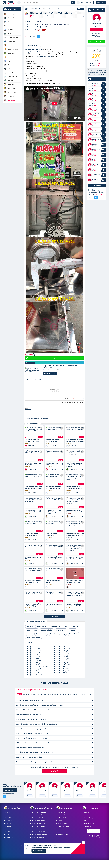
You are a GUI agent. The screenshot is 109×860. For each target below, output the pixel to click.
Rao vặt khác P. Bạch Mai (62, 647)
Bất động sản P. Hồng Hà (38, 832)
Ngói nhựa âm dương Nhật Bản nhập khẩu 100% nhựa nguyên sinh (33, 487)
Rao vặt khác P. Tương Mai (63, 665)
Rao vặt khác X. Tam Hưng (34, 673)
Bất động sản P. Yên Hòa (38, 823)
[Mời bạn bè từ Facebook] (96, 197)
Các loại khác (57, 9)
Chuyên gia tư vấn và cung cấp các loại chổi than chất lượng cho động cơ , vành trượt (75, 534)
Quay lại (80, 9)
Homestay (60, 820)
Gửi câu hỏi (54, 771)
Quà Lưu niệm (61, 829)
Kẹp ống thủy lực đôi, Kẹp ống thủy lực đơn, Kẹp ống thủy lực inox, (75, 581)
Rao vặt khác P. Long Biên (62, 659)
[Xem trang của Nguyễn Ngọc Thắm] (26, 446)
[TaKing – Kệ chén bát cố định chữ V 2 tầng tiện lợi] (34, 596)
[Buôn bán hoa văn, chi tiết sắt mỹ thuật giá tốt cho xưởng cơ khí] (75, 432)
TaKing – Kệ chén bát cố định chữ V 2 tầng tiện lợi (33, 605)
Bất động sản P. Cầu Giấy (38, 815)
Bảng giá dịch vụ (88, 818)
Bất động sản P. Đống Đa (38, 820)
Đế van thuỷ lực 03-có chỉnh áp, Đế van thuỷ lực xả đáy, (54, 511)
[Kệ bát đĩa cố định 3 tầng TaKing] (54, 573)
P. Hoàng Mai (8, 815)
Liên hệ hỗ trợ (87, 826)
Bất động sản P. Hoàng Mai (39, 812)
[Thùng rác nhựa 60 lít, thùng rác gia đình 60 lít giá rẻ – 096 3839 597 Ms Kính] (34, 502)
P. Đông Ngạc (38, 9)
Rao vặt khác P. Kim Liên (62, 657)
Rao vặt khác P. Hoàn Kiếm (34, 655)
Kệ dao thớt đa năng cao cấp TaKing (33, 558)
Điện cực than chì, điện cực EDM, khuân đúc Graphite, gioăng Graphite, (53, 487)
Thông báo (87, 815)
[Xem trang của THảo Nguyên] (47, 516)
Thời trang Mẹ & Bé (63, 834)
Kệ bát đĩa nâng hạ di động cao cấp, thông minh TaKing (33, 581)
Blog (85, 820)
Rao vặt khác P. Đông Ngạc (34, 653)
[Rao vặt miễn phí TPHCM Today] (97, 72)
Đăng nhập (81, 398)
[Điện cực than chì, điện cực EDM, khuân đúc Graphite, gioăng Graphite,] (54, 479)
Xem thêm (54, 616)
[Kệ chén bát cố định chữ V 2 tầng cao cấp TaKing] (34, 526)
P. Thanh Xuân (9, 837)
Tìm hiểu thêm (98, 194)
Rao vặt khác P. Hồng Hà (33, 657)
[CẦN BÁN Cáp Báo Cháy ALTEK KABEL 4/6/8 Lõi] (34, 455)
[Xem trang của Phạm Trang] (26, 493)
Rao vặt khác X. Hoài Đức (62, 669)
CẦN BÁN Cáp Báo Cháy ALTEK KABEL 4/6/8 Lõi (33, 464)
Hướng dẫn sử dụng (89, 823)
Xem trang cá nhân (96, 29)
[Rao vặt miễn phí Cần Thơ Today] (97, 75)
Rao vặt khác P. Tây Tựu (33, 665)
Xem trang (29, 795)
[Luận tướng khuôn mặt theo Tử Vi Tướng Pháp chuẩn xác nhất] (54, 455)
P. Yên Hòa (8, 826)
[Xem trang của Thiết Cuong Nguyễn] (67, 540)
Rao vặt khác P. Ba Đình (33, 647)
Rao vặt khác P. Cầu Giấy (34, 649)
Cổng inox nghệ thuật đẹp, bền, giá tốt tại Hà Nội (53, 440)
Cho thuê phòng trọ (63, 815)
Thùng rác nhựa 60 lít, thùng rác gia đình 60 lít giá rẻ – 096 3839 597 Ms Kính (33, 511)
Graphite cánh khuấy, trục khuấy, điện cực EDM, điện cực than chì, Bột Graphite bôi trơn (75, 605)
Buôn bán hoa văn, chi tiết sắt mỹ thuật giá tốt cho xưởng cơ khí (74, 440)
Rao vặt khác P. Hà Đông (62, 653)
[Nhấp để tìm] (73, 2)
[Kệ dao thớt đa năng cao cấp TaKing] (34, 549)
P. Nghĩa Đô (8, 820)
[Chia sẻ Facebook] (38, 36)
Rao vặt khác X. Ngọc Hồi (62, 671)
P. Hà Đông (8, 832)
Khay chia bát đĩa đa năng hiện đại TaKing (54, 605)
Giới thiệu (86, 812)
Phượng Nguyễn (96, 23)
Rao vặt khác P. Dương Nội (34, 651)
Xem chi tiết (47, 373)
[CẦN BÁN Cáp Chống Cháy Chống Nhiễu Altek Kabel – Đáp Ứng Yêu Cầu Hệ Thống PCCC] (34, 432)
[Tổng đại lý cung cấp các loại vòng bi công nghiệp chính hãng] (54, 549)
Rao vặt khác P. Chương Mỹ (63, 649)
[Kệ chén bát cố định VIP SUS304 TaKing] (54, 526)
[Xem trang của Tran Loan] (47, 446)
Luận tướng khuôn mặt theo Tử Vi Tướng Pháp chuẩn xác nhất (54, 464)
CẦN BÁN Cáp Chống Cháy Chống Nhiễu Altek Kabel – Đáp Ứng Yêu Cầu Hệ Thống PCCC (32, 440)
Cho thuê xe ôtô (62, 812)
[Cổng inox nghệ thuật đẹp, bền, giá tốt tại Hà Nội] (54, 432)
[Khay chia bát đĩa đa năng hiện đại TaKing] (54, 596)
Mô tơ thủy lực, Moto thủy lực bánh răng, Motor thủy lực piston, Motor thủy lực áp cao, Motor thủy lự (74, 558)
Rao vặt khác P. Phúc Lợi (33, 663)
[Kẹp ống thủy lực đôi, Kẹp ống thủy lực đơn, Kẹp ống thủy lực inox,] (75, 573)
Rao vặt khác (47, 9)
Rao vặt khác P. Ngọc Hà (62, 661)
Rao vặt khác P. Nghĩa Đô (34, 661)
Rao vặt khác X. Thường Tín (63, 673)
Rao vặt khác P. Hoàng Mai (63, 655)
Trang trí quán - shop (63, 826)
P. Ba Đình (8, 829)
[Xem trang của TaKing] (26, 540)
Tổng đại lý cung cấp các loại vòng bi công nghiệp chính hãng (54, 558)
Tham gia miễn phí (38, 851)
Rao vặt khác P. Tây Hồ (62, 663)
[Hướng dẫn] (19, 2)
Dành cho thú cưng (63, 832)
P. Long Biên (8, 812)
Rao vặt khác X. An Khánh (62, 667)
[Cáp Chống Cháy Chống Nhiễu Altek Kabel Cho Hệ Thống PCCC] (33, 370)
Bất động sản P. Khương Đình (39, 837)
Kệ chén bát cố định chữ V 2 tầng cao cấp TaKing (32, 534)
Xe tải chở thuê (62, 818)
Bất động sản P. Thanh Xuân (39, 834)
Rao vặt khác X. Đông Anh (34, 669)
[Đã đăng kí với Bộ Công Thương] (93, 832)
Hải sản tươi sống (62, 823)
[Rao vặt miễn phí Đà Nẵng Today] (97, 70)
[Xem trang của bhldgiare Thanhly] (67, 469)
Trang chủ (30, 9)
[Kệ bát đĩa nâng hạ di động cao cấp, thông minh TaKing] (34, 573)
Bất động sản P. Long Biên (38, 829)
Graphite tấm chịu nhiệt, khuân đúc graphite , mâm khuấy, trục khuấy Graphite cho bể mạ (74, 487)
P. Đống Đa (8, 823)
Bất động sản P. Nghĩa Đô (38, 818)
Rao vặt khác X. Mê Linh (33, 671)
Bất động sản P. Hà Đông (38, 826)
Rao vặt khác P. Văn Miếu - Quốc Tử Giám (38, 667)
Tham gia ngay (96, 185)
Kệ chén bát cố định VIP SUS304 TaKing (52, 534)
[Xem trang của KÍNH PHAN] (26, 516)
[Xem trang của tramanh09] (47, 493)
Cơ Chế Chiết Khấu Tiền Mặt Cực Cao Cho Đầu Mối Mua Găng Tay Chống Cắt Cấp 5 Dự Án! (74, 464)
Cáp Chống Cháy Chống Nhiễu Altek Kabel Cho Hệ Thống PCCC (60, 366)
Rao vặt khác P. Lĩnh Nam (34, 659)
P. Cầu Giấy (8, 818)
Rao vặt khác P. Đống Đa (62, 651)
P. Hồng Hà (8, 834)
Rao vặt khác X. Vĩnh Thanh (34, 675)
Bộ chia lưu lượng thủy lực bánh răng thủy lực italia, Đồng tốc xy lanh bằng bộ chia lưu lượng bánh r (75, 511)
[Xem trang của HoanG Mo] (47, 469)
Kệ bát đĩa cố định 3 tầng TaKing (53, 581)
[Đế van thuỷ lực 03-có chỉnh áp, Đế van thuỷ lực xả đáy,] (54, 502)
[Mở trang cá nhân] (90, 84)
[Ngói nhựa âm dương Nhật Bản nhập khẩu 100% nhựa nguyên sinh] (34, 479)
